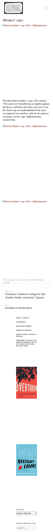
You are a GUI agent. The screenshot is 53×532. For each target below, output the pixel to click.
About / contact (22, 318)
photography (37, 280)
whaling (6, 283)
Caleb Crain (23, 280)
